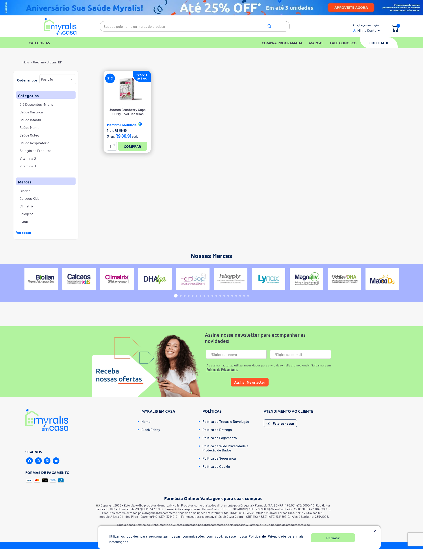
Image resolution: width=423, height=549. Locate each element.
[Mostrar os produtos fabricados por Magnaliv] (306, 279)
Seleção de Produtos (36, 150)
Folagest (26, 214)
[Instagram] (38, 460)
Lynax (24, 221)
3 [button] (185, 296)
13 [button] (224, 296)
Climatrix (26, 206)
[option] (41, 279)
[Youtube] (55, 460)
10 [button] (212, 296)
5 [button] (192, 296)
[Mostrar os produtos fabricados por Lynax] (268, 279)
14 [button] (228, 296)
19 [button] (248, 296)
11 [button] (216, 296)
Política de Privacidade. (222, 370)
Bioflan (25, 191)
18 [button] (244, 296)
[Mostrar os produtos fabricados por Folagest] (230, 279)
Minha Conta (366, 30)
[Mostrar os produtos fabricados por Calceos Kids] (79, 279)
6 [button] (196, 296)
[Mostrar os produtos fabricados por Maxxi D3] (382, 279)
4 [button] (188, 296)
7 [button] (200, 296)
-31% (110, 78)
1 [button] (176, 296)
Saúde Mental (30, 127)
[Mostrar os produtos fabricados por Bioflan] (41, 279)
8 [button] (204, 296)
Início (25, 62)
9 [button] (208, 296)
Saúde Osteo (29, 135)
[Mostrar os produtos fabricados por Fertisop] (193, 279)
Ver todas (23, 232)
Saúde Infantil (30, 120)
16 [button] (236, 296)
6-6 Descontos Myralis (36, 104)
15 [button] (232, 296)
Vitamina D (28, 158)
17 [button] (240, 296)
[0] (395, 29)
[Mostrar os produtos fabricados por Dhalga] (155, 279)
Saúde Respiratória (34, 143)
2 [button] (181, 296)
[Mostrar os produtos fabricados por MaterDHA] (344, 279)
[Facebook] (29, 460)
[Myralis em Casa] (60, 26)
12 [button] (220, 296)
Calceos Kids (29, 198)
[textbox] (195, 26)
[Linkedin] (47, 460)
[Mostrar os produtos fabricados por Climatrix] (117, 279)
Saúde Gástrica (31, 112)
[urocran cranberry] (127, 89)
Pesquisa (269, 26)
